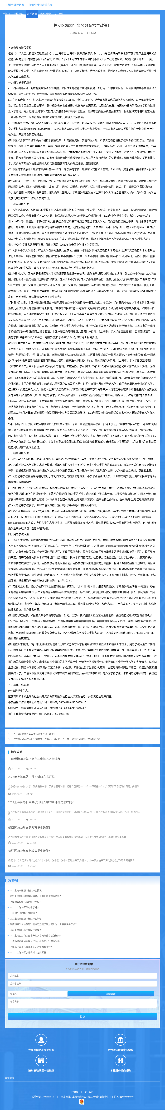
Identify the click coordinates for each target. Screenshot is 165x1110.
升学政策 (32, 14)
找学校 (6, 14)
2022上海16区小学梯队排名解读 (26, 930)
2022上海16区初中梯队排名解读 (26, 919)
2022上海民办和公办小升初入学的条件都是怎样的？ (36, 935)
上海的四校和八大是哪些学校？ (26, 902)
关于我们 (59, 14)
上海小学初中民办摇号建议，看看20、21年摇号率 (35, 941)
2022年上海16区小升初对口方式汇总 (28, 952)
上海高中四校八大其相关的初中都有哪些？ (31, 947)
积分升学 (45, 14)
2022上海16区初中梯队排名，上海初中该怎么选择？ (36, 896)
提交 (82, 1016)
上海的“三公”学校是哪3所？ (24, 913)
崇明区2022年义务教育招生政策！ (39, 734)
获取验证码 (111, 994)
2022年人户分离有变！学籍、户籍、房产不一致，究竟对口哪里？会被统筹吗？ (61, 739)
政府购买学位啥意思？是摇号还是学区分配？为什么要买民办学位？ (44, 924)
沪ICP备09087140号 (124, 1097)
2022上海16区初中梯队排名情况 (26, 890)
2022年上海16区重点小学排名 (24, 907)
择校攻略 (18, 14)
